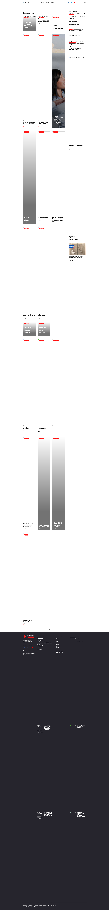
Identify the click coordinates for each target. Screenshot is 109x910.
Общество (39, 6)
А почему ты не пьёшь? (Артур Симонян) (27, 622)
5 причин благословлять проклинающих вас (43, 315)
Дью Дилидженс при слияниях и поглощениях (75, 144)
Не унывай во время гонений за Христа (58, 426)
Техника (47, 6)
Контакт (53, 2)
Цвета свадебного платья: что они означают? (81, 726)
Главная (42, 2)
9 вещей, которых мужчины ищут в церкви (29, 218)
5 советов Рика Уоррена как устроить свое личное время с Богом (42, 428)
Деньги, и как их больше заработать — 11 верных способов (44, 20)
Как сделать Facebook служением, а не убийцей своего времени (29, 123)
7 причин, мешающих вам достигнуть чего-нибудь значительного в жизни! (58, 119)
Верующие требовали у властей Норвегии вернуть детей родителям (81, 640)
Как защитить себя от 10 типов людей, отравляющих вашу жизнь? (58, 219)
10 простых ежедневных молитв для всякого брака (58, 27)
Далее (50, 629)
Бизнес (33, 6)
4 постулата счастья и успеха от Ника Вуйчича (28, 25)
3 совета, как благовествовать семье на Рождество (29, 330)
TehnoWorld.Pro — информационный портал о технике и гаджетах (76, 238)
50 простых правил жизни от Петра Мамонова (44, 330)
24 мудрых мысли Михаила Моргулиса (43, 218)
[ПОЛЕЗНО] (77, 16)
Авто (28, 6)
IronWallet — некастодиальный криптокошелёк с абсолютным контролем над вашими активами (77, 21)
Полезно (62, 6)
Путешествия (54, 6)
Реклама (47, 2)
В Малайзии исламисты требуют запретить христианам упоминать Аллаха (81, 814)
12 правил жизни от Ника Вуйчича (44, 525)
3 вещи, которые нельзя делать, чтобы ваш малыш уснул (29, 315)
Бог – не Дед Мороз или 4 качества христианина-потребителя (28, 525)
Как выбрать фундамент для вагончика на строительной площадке (77, 35)
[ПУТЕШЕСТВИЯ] (77, 44)
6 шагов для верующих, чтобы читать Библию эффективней (43, 123)
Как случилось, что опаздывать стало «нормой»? (28, 427)
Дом (25, 6)
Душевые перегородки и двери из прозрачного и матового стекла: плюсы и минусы (76, 258)
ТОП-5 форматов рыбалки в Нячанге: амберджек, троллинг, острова (76, 48)
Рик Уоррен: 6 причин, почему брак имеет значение (58, 524)
